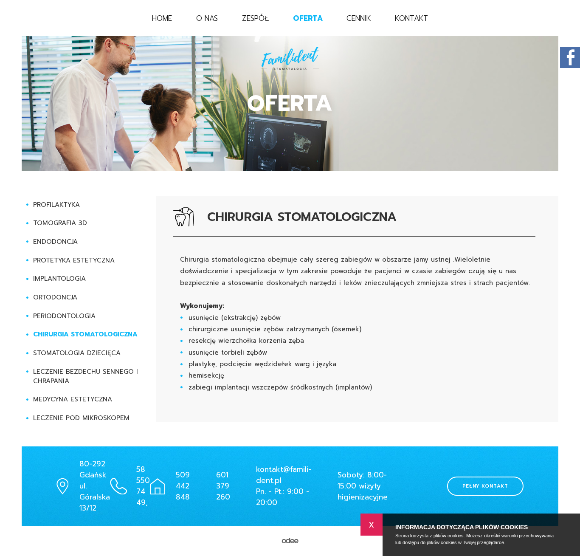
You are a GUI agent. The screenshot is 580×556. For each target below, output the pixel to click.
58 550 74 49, (143, 486)
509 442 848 (183, 485)
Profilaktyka (56, 204)
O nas (207, 18)
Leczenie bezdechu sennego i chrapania (85, 376)
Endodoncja (55, 241)
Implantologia (59, 278)
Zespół (255, 18)
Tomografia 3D (60, 223)
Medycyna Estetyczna (72, 399)
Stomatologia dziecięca (77, 353)
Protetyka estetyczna (74, 260)
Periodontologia (64, 316)
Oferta (308, 18)
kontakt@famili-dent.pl (283, 475)
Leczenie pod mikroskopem (81, 418)
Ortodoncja (55, 297)
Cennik (358, 18)
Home (162, 18)
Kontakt (411, 18)
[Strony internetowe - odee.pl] (290, 541)
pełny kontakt (485, 486)
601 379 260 (223, 485)
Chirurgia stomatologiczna (85, 334)
